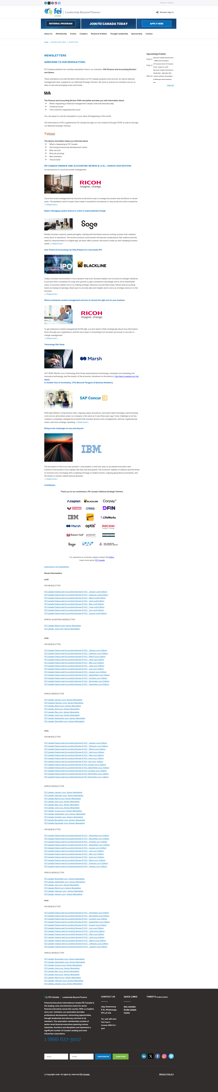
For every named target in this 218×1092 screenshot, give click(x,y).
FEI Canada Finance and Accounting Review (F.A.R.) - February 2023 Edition (76, 863)
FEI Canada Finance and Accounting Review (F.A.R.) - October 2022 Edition (75, 919)
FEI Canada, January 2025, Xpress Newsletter (63, 700)
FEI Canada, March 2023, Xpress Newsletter (62, 888)
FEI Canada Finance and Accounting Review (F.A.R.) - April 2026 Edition (74, 601)
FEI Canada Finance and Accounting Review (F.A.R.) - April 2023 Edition (74, 857)
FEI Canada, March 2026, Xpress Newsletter (62, 626)
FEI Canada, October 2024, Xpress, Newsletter (63, 817)
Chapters (84, 34)
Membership (61, 34)
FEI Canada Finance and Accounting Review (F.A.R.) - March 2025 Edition (74, 656)
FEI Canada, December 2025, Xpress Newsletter (64, 721)
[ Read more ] (51, 205)
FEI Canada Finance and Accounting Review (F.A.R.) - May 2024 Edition (74, 755)
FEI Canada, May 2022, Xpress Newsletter (61, 971)
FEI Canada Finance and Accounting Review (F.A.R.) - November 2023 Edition (76, 839)
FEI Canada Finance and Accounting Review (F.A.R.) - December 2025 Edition (76, 684)
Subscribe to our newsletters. (64, 62)
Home (46, 42)
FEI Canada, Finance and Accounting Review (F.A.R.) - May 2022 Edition (74, 934)
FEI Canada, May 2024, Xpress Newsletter (61, 805)
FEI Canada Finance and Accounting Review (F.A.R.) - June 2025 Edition (74, 666)
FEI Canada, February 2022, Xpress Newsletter (63, 981)
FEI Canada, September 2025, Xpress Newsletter (64, 718)
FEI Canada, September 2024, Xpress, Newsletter (64, 814)
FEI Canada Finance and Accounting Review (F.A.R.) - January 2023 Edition (75, 866)
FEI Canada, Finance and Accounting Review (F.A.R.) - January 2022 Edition (75, 947)
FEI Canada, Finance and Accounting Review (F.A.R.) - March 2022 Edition (75, 941)
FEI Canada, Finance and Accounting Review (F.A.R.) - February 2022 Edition (76, 944)
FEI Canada (100, 560)
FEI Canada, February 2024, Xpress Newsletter (63, 795)
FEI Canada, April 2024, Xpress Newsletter (62, 802)
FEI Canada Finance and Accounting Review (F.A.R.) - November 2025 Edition (76, 681)
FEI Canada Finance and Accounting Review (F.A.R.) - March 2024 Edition (74, 749)
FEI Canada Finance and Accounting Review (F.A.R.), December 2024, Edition (76, 777)
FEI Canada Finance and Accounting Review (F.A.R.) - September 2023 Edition (77, 845)
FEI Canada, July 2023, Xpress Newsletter (61, 885)
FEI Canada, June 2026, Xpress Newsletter (62, 629)
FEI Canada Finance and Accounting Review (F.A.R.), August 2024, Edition (75, 765)
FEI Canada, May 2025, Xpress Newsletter (61, 712)
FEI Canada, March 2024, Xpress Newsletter (62, 799)
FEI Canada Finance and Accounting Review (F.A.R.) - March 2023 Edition (74, 860)
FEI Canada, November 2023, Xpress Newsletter (64, 879)
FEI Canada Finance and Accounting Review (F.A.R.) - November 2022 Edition (76, 916)
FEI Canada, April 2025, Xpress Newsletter (62, 709)
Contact (149, 34)
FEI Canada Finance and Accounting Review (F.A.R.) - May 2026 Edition (74, 604)
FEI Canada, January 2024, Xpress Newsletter (63, 792)
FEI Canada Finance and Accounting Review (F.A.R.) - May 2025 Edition (74, 663)
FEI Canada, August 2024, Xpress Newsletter (63, 811)
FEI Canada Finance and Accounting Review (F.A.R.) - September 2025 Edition (77, 675)
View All (170, 85)
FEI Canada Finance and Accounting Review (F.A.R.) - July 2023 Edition (74, 851)
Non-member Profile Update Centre (130, 1010)
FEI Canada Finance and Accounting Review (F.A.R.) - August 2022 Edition (75, 925)
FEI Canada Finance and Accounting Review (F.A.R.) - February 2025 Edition (76, 653)
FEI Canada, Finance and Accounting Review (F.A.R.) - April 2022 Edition (74, 937)
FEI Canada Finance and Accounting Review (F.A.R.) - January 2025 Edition (75, 650)
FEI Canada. (85, 1074)
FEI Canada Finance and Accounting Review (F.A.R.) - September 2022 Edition (77, 922)
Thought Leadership (119, 34)
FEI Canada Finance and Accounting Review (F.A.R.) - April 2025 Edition (74, 660)
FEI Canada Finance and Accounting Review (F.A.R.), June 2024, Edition (74, 758)
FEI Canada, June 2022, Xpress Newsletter (62, 968)
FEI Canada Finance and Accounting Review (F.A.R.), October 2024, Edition (75, 771)
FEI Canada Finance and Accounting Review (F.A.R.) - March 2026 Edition (75, 598)
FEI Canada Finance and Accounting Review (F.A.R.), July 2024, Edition (73, 762)
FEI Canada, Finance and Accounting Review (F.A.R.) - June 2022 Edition (74, 931)
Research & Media (99, 34)
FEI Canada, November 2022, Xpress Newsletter (64, 959)
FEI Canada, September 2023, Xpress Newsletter (64, 882)
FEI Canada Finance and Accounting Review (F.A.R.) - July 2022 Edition (74, 928)
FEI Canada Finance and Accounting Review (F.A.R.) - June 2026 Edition (74, 607)
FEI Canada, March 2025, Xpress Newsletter (62, 706)
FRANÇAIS (170, 3)
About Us (48, 34)
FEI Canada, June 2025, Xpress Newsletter (62, 715)
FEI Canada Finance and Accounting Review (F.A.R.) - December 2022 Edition (76, 913)
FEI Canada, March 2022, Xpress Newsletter (62, 978)
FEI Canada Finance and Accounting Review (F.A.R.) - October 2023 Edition (75, 842)
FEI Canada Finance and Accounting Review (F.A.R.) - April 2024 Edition (74, 752)
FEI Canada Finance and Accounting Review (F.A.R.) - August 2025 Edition (75, 672)
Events (73, 34)
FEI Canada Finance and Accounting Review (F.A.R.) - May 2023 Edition (74, 854)
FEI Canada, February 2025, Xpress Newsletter (63, 703)
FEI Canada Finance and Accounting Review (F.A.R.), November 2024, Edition (76, 774)
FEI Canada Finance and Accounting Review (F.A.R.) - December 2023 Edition (76, 836)
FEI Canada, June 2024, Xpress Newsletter (62, 808)
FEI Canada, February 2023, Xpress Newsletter (63, 891)
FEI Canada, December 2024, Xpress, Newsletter (64, 823)
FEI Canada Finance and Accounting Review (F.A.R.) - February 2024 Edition (76, 746)
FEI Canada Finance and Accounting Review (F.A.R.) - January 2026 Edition (75, 592)
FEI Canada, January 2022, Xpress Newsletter (63, 984)
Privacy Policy (166, 1074)
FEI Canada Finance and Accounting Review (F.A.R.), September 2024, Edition (76, 768)
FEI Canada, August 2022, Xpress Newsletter (63, 965)
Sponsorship (136, 34)
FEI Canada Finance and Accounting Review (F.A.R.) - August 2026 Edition (75, 613)
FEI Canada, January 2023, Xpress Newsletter (63, 894)
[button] (167, 12)
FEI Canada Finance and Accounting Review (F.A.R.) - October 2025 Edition (75, 678)
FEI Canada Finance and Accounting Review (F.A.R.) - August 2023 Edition (75, 848)
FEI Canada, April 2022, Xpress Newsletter (62, 974)
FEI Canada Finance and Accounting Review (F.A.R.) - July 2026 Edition (74, 610)
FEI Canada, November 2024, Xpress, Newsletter (64, 820)
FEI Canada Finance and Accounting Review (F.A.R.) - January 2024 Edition (75, 743)
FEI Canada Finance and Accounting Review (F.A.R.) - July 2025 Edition (74, 669)
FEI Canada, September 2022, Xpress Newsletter (64, 962)
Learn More (121, 1056)
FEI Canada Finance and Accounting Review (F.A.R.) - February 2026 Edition (76, 595)
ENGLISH (163, 3)
